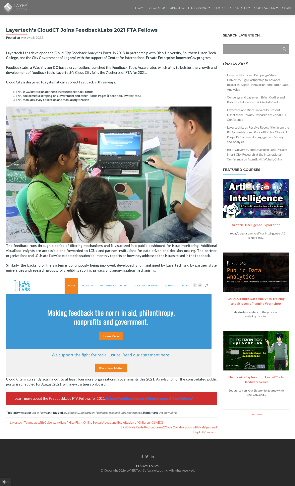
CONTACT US (264, 7)
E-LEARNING (197, 7)
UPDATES (177, 7)
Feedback (102, 412)
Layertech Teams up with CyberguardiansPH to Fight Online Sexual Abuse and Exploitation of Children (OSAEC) (84, 422)
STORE (287, 7)
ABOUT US (157, 7)
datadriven (87, 412)
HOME (140, 7)
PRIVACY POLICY (147, 466)
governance (134, 412)
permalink (170, 412)
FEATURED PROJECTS (230, 7)
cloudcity (73, 412)
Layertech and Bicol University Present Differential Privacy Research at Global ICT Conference (257, 114)
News (43, 412)
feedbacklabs (117, 412)
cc (64, 412)
